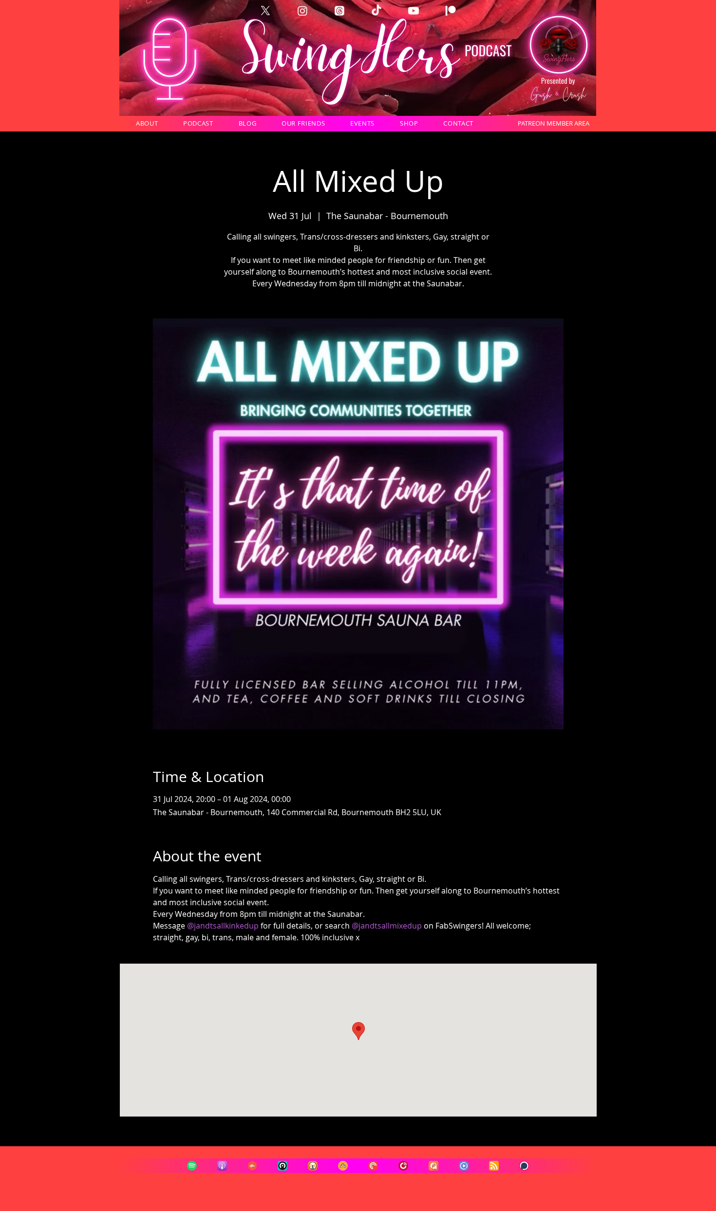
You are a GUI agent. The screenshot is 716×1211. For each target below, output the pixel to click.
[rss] (494, 1166)
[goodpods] (343, 1166)
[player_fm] (403, 1166)
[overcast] (313, 1166)
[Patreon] (450, 10)
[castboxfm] (252, 1166)
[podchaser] (524, 1166)
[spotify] (192, 1166)
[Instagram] (302, 10)
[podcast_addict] (433, 1166)
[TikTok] (376, 10)
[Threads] (339, 10)
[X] (265, 10)
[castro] (282, 1166)
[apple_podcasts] (222, 1166)
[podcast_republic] (464, 1166)
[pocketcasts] (373, 1166)
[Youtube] (413, 10)
